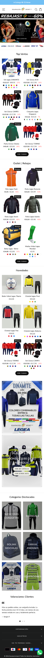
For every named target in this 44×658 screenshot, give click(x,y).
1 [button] (20, 621)
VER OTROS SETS (22, 473)
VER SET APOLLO (22, 468)
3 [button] (24, 621)
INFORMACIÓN (22, 629)
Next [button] (40, 28)
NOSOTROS (22, 636)
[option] (22, 2)
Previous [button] (4, 28)
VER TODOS (22, 154)
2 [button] (22, 621)
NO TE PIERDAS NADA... (22, 643)
